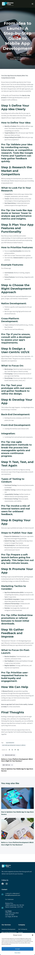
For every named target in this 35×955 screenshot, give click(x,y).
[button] (32, 935)
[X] (12, 749)
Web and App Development (9, 932)
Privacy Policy (17, 952)
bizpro (9, 55)
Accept (17, 949)
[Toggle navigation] (28, 4)
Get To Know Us (22, 929)
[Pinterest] (15, 749)
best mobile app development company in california (13, 745)
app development (10, 742)
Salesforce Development (8, 929)
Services (20, 932)
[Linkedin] (18, 749)
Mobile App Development (17, 59)
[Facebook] (9, 749)
